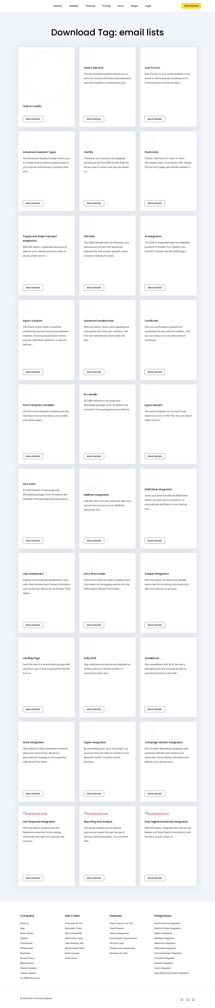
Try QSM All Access (30, 978)
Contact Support (28, 973)
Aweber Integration (157, 574)
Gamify (88, 152)
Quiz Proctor (152, 67)
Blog (22, 928)
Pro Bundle (90, 394)
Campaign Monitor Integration (164, 742)
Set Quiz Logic (117, 943)
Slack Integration (33, 742)
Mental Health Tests (75, 948)
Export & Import (33, 320)
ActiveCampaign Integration (168, 953)
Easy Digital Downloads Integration (166, 821)
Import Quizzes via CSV (121, 923)
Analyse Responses (119, 933)
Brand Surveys (72, 953)
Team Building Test (74, 943)
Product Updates (28, 968)
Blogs (134, 6)
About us (24, 923)
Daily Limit (90, 658)
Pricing (106, 6)
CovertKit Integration (164, 958)
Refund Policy (27, 963)
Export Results (153, 405)
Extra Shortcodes (94, 574)
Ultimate (89, 236)
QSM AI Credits (32, 106)
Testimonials (26, 943)
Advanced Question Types (39, 152)
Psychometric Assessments (123, 938)
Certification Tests (74, 938)
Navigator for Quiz (119, 953)
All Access (29, 484)
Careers (24, 938)
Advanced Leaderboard (98, 320)
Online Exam (71, 958)
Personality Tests (73, 928)
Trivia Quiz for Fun (74, 923)
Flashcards (151, 152)
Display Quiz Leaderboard (122, 948)
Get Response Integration (39, 821)
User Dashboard (33, 574)
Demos (58, 6)
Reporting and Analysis (98, 821)
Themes (90, 6)
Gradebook (152, 658)
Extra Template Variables (38, 405)
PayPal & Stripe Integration (167, 928)
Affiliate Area (26, 948)
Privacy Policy (27, 958)
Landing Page (31, 658)
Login (148, 6)
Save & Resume (93, 67)
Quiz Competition (73, 933)
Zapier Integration (95, 742)
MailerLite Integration (164, 943)
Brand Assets (26, 933)
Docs (121, 6)
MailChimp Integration (158, 489)
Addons (73, 6)
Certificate (151, 320)
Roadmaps (25, 953)
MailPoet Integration (96, 495)
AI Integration (153, 236)
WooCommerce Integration (167, 923)
